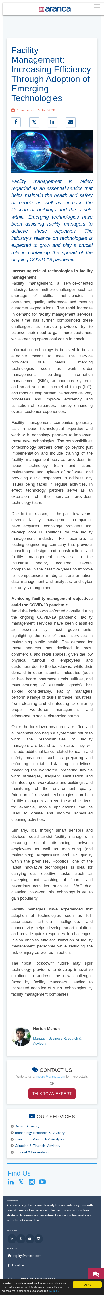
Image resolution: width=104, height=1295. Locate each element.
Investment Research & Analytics (40, 1139)
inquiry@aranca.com (50, 1076)
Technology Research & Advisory (40, 1133)
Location (18, 1265)
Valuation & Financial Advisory (37, 1145)
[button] (96, 1277)
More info (54, 1291)
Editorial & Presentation (32, 1152)
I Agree (87, 1284)
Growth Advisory (27, 1126)
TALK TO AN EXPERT (52, 1094)
